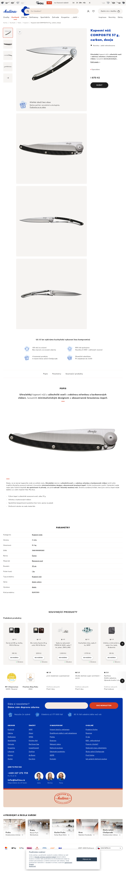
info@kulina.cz (16, 780)
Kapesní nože (37, 535)
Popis (45, 374)
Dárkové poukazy (56, 748)
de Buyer (32, 755)
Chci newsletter (104, 705)
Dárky (120, 17)
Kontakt (53, 759)
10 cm (34, 566)
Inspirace (102, 17)
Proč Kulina (90, 755)
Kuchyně (11, 729)
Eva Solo (32, 759)
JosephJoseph (34, 748)
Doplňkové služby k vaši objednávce (63, 733)
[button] (14, 657)
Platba (52, 737)
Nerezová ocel (37, 561)
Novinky (112, 17)
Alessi (31, 733)
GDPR (52, 755)
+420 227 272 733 (18, 773)
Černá (34, 556)
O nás (88, 737)
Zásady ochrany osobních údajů (45, 857)
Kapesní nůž (37, 576)
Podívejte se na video (38, 107)
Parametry (56, 374)
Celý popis (94, 62)
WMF (31, 729)
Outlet (10, 759)
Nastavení (32, 866)
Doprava (53, 740)
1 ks (33, 571)
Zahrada (11, 744)
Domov (10, 755)
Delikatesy (12, 737)
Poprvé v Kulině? (92, 744)
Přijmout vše (87, 859)
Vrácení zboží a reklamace (59, 729)
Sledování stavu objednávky (96, 748)
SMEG (31, 737)
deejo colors (37, 582)
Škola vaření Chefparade (95, 751)
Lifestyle (11, 751)
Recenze (89, 733)
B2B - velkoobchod (93, 740)
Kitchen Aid (33, 740)
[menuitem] (6, 17)
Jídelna (10, 733)
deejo (34, 587)
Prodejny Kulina (91, 729)
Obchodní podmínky (57, 751)
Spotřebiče (12, 740)
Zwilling (31, 751)
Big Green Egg (34, 744)
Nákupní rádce (55, 744)
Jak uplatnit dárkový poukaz (96, 759)
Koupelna (11, 748)
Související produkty (74, 374)
